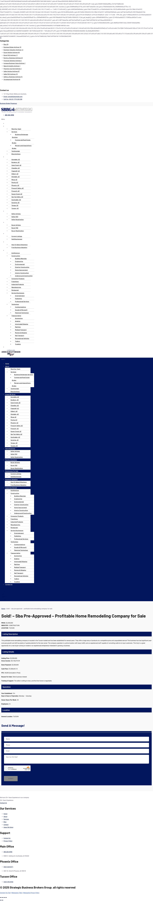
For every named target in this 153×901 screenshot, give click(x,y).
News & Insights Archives (12, 66)
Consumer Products (18, 278)
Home (8, 123)
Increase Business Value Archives (15, 63)
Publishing (18, 298)
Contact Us (9, 347)
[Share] (4, 897)
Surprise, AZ (15, 202)
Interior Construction (22, 273)
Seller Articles (16, 214)
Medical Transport (21, 330)
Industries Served (12, 250)
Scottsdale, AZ (16, 200)
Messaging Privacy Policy (31, 893)
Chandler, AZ (16, 168)
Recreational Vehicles (22, 338)
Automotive (19, 318)
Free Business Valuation (19, 247)
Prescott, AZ (16, 191)
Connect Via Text (5, 893)
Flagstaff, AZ (16, 171)
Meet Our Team (16, 129)
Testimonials (16, 151)
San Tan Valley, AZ (17, 197)
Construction (16, 256)
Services (14, 132)
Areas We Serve (11, 157)
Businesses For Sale (12, 233)
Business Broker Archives (12, 47)
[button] (39, 119)
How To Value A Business (20, 244)
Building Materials (21, 258)
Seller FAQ (15, 216)
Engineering (19, 261)
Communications (20, 307)
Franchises (15, 281)
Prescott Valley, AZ (18, 188)
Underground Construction (23, 276)
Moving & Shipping (21, 333)
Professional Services (22, 301)
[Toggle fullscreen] (2, 897)
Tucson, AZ (15, 208)
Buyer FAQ (15, 228)
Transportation (16, 315)
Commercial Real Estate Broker (21, 141)
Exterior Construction (22, 267)
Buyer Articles (16, 225)
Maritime (18, 327)
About (8, 126)
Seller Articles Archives (12, 71)
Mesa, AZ (14, 179)
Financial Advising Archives (13, 61)
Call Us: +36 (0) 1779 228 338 (13, 99)
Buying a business (12, 222)
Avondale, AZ (16, 159)
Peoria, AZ (15, 182)
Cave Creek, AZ (16, 165)
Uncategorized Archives (12, 79)
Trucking (18, 344)
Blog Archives (16, 154)
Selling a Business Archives (13, 77)
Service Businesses (18, 293)
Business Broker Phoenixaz (8, 103)
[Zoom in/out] (0, 897)
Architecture (16, 253)
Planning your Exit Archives (13, 69)
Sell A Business (11, 211)
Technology (15, 304)
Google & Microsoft (21, 310)
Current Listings (17, 236)
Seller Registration (18, 219)
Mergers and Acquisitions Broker (21, 147)
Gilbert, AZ (15, 174)
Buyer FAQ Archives (11, 55)
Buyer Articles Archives (12, 52)
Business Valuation (12, 242)
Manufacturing (16, 287)
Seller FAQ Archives (11, 74)
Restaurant (15, 290)
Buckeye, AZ (15, 162)
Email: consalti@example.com (13, 96)
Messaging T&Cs (17, 893)
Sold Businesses (17, 239)
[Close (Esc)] (6, 897)
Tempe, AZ (15, 205)
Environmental (20, 264)
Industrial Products (18, 284)
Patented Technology (22, 313)
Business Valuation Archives (13, 50)
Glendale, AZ (16, 176)
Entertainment (20, 296)
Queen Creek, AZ (17, 194)
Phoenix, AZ (15, 185)
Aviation (17, 321)
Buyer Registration (18, 231)
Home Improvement (21, 270)
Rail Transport (19, 335)
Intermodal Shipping (21, 324)
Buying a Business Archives (13, 58)
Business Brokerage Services (20, 136)
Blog (6, 44)
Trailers (17, 341)
